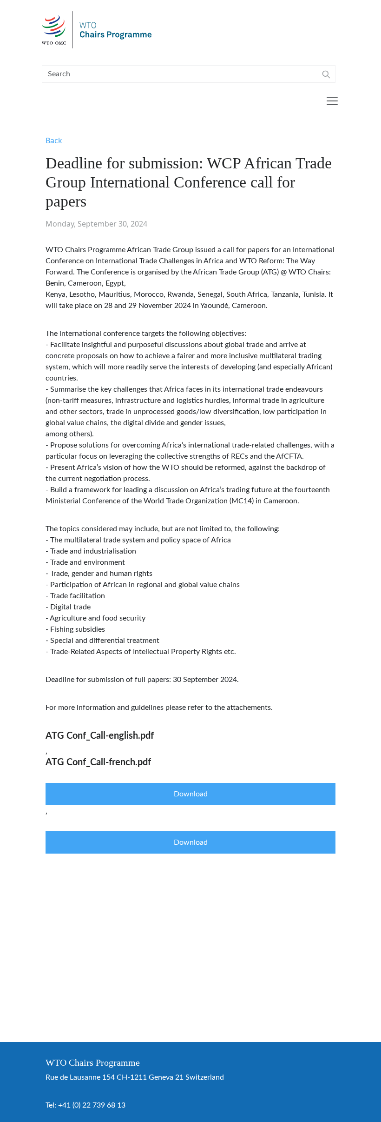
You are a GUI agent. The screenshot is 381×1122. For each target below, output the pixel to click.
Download (191, 794)
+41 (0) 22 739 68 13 (91, 1105)
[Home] (100, 29)
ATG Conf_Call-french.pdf (98, 762)
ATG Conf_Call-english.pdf (100, 736)
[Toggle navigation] (332, 101)
